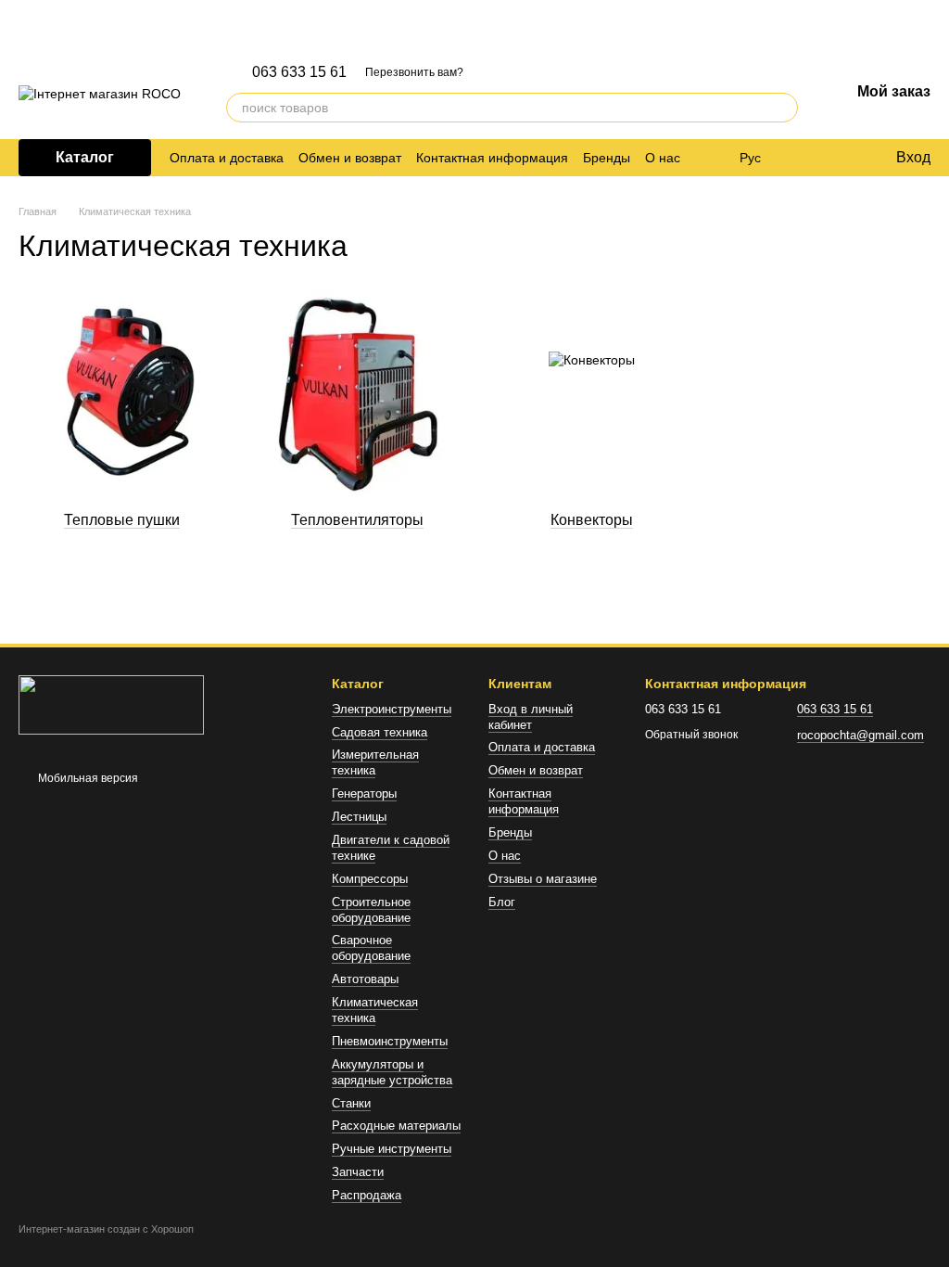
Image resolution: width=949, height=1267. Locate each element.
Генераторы (364, 793)
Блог (501, 902)
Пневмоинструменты (390, 1041)
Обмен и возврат (349, 157)
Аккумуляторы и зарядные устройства (392, 1072)
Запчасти (358, 1172)
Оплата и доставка (227, 157)
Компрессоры (370, 879)
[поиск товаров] (783, 107)
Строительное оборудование (371, 910)
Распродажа (366, 1195)
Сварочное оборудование (371, 948)
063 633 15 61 (299, 72)
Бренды (606, 157)
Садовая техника (379, 732)
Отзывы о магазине (542, 879)
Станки (351, 1103)
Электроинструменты (391, 709)
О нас (662, 157)
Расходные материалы (396, 1126)
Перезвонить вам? (414, 72)
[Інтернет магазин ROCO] (111, 704)
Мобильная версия (86, 778)
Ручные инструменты (391, 1149)
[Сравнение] (805, 157)
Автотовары (365, 979)
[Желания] (842, 157)
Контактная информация (492, 157)
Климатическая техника (375, 1010)
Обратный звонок (691, 734)
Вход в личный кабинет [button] (530, 717)
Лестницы (359, 817)
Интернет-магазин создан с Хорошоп (106, 1229)
